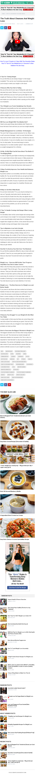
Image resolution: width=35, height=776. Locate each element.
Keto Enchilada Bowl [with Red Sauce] (18, 624)
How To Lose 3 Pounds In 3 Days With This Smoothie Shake (17, 61)
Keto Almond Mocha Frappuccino (17, 640)
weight (3, 374)
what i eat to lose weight (7, 380)
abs (2, 351)
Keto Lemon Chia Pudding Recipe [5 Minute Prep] (21, 732)
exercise (12, 359)
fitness (23, 359)
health (30, 359)
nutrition (16, 369)
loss (13, 366)
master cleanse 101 (5, 369)
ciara (24, 353)
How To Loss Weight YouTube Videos (15, 13)
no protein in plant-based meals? (17, 688)
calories (18, 353)
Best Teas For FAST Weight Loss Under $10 (19, 615)
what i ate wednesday (17, 377)
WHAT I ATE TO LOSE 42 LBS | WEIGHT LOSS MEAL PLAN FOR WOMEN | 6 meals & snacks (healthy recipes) (21, 666)
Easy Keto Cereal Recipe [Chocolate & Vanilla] (14, 441)
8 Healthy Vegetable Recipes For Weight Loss (20, 724)
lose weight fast (5, 366)
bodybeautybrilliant (20, 351)
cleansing (20, 356)
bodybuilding (4, 353)
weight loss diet (21, 374)
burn (12, 353)
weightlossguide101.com (19, 772)
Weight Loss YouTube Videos (7, 23)
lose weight (30, 364)
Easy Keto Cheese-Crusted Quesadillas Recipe (14, 539)
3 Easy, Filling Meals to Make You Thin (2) (19, 673)
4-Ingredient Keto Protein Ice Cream (11, 515)
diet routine (4, 359)
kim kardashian (20, 364)
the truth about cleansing (23, 372)
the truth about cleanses (7, 372)
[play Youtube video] (17, 41)
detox (27, 356)
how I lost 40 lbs (5, 361)
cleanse (13, 356)
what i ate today (5, 377)
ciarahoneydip (4, 356)
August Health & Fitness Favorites (17, 599)
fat (18, 359)
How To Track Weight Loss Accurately (18, 648)
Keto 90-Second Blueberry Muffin (10, 491)
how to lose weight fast (7, 364)
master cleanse (21, 366)
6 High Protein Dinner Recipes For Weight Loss (20, 656)
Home (3, 13)
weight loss (11, 374)
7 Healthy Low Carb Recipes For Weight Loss (20, 716)
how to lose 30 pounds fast (19, 361)
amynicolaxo (9, 351)
